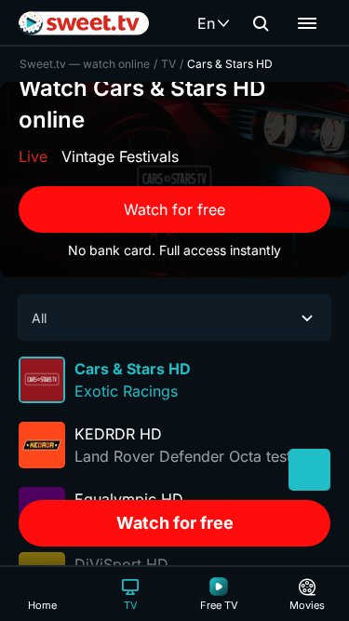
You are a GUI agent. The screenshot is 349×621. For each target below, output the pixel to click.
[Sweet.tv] (84, 23)
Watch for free (174, 209)
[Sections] (307, 23)
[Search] (260, 23)
